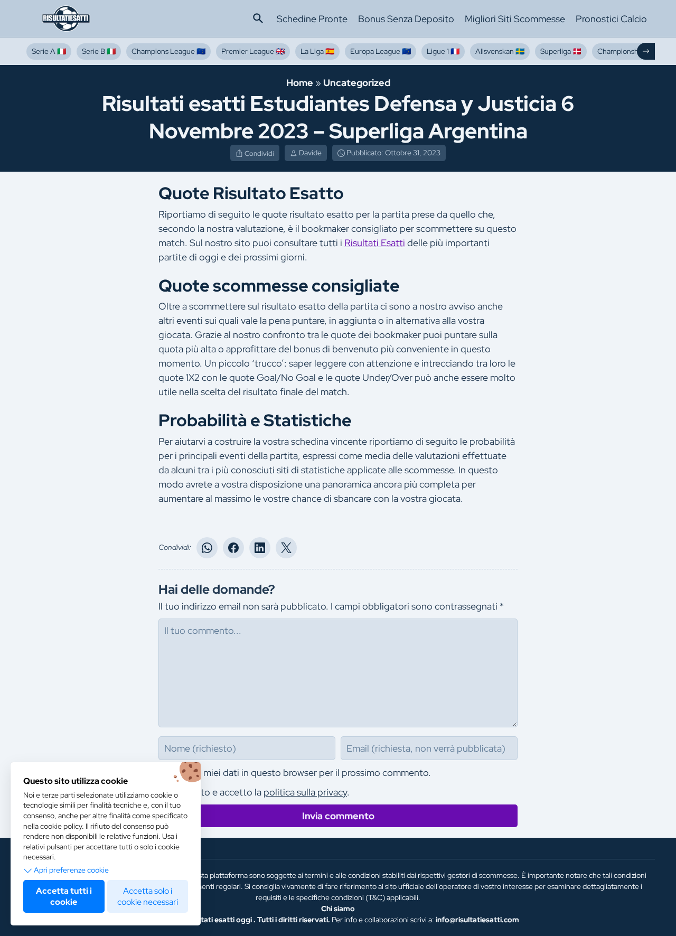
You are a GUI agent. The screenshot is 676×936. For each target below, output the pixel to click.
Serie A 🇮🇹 (49, 51)
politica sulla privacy (305, 792)
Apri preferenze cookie (71, 870)
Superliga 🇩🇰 (560, 51)
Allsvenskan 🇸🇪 (499, 51)
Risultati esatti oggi (218, 919)
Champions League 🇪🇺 (168, 51)
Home (299, 83)
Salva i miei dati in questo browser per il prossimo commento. (303, 772)
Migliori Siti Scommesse (515, 19)
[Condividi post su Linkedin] (259, 547)
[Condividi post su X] (286, 547)
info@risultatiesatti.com (477, 919)
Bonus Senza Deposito (406, 19)
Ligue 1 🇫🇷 (443, 51)
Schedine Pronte (312, 19)
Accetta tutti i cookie (64, 896)
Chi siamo (338, 908)
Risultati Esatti (374, 243)
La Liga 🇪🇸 (317, 51)
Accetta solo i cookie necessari (147, 896)
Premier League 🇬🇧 (253, 51)
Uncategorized (356, 83)
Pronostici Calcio (611, 19)
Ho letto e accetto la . (262, 792)
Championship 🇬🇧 (626, 51)
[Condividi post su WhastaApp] (207, 547)
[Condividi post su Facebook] (233, 547)
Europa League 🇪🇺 (380, 51)
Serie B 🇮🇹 (99, 51)
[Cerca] (258, 18)
